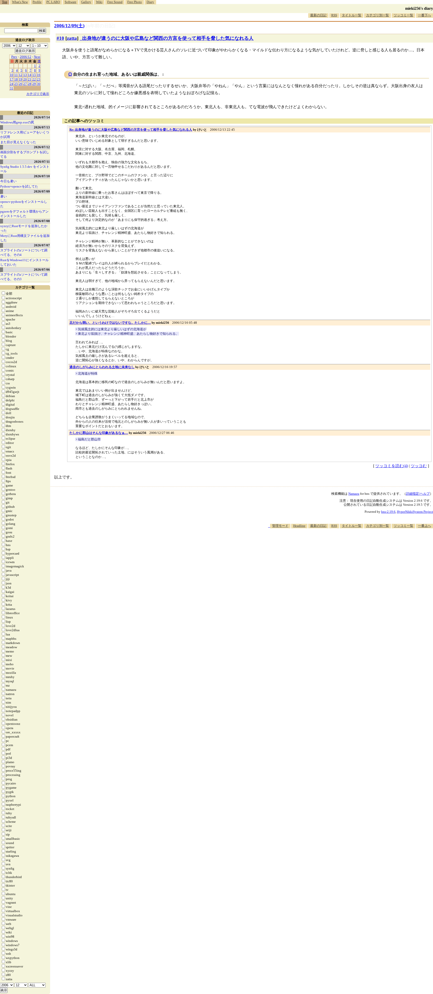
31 (11, 88)
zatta (72, 38)
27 (25, 84)
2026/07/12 (42, 147)
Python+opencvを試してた (19, 186)
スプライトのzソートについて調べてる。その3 (23, 277)
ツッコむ (419, 466)
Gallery (86, 2)
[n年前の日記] (100, 25)
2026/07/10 (42, 176)
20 (25, 79)
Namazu (353, 493)
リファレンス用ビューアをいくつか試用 (24, 134)
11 (16, 75)
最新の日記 (318, 15)
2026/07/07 (42, 245)
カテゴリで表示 (37, 94)
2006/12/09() (69, 25)
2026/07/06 (42, 269)
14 (29, 75)
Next (37, 57)
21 (29, 79)
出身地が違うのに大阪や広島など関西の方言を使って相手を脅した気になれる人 (168, 38)
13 (25, 75)
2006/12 (25, 57)
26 (20, 84)
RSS (334, 15)
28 (29, 84)
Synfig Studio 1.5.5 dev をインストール (24, 169)
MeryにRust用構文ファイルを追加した (25, 238)
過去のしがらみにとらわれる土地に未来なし (102, 367)
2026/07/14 (42, 117)
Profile (37, 2)
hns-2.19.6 (388, 512)
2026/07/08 (42, 221)
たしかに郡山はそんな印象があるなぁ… (98, 433)
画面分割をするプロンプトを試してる (24, 154)
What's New (20, 2)
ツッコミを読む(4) (391, 466)
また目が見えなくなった (18, 142)
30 (38, 84)
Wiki (99, 2)
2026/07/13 (42, 127)
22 (34, 79)
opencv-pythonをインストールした (23, 204)
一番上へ (424, 526)
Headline (299, 526)
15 (34, 75)
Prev (14, 57)
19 (20, 79)
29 (34, 84)
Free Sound (115, 2)
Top (4, 2)
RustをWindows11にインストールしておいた (24, 262)
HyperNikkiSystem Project (415, 512)
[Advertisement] (342, 543)
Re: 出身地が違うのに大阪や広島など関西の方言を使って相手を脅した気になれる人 (130, 129)
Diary (150, 2)
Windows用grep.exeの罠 (17, 122)
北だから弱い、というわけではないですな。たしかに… (110, 322)
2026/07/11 (42, 161)
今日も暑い (8, 181)
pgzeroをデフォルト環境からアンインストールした (24, 214)
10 (11, 75)
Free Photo (134, 2)
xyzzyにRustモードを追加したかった (23, 228)
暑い (3, 196)
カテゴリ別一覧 (377, 15)
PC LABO (53, 2)
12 (20, 75)
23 (38, 79)
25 (16, 84)
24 (11, 84)
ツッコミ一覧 (403, 15)
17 (11, 79)
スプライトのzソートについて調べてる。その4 (23, 252)
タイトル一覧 (351, 15)
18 (16, 79)
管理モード (280, 526)
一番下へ (424, 15)
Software (70, 2)
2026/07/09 (42, 191)
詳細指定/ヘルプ (418, 493)
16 (38, 75)
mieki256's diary (419, 8)
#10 (60, 38)
